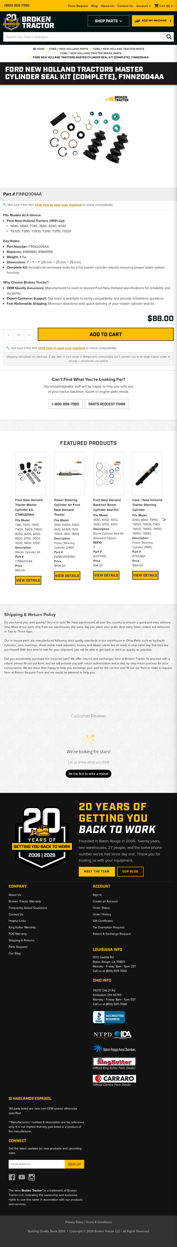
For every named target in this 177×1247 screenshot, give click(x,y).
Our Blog (130, 872)
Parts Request (78, 6)
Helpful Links (17, 921)
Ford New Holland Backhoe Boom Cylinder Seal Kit (107, 505)
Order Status (101, 908)
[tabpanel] (30, 518)
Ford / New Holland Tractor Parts (118, 49)
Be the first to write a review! (88, 774)
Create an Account (105, 901)
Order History (102, 914)
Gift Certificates (103, 921)
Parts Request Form (106, 404)
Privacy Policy (74, 1222)
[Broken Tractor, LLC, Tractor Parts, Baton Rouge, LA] (109, 1018)
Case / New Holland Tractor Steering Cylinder (147, 505)
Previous (12, 520)
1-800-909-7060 (65, 404)
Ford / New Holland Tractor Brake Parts (91, 53)
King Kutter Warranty (22, 927)
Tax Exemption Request (108, 927)
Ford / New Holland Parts (68, 49)
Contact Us (125, 6)
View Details (28, 580)
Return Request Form (29, 672)
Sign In (97, 895)
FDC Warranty (18, 934)
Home (40, 49)
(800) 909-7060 (17, 5)
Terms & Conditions (99, 1222)
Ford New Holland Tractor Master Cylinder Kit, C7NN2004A (29, 507)
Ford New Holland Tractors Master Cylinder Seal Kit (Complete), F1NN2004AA (91, 57)
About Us (107, 6)
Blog (94, 6)
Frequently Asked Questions (28, 908)
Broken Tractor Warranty (25, 901)
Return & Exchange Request (112, 934)
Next (164, 520)
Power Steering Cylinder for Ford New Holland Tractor (67, 507)
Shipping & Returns (22, 940)
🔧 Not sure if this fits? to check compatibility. (58, 204)
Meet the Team (97, 872)
